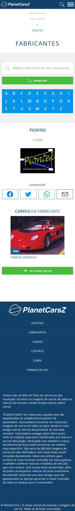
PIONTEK (37, 30)
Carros (37, 342)
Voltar (39, 140)
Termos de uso (37, 370)
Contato (37, 351)
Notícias (37, 323)
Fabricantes (37, 19)
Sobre (37, 360)
